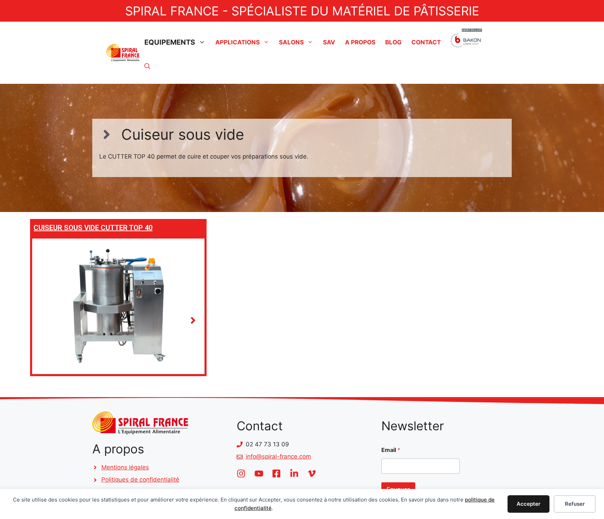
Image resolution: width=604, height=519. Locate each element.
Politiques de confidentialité (140, 479)
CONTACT (426, 42)
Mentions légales (125, 467)
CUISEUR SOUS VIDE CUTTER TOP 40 (93, 228)
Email (390, 450)
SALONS (291, 42)
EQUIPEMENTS (169, 42)
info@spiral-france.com (278, 456)
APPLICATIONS (237, 42)
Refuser (575, 503)
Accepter (528, 503)
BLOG (393, 42)
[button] (147, 66)
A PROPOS (360, 42)
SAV (329, 42)
